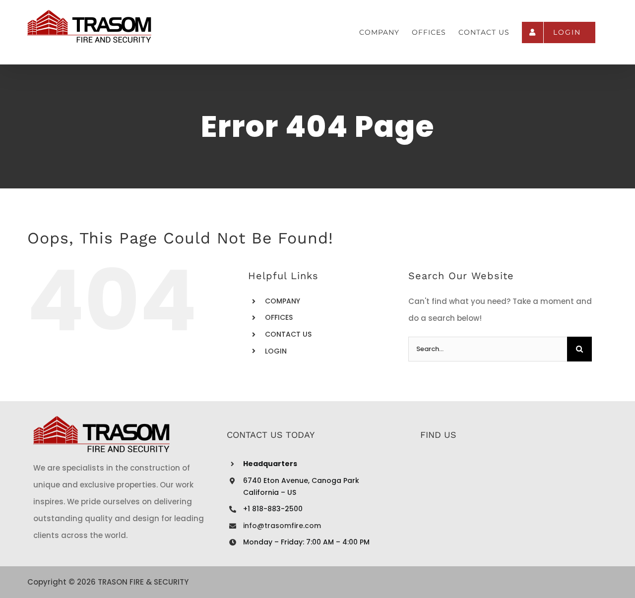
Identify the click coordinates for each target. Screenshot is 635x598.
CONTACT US (288, 334)
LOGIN (276, 351)
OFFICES (279, 317)
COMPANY (282, 301)
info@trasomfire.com (282, 526)
